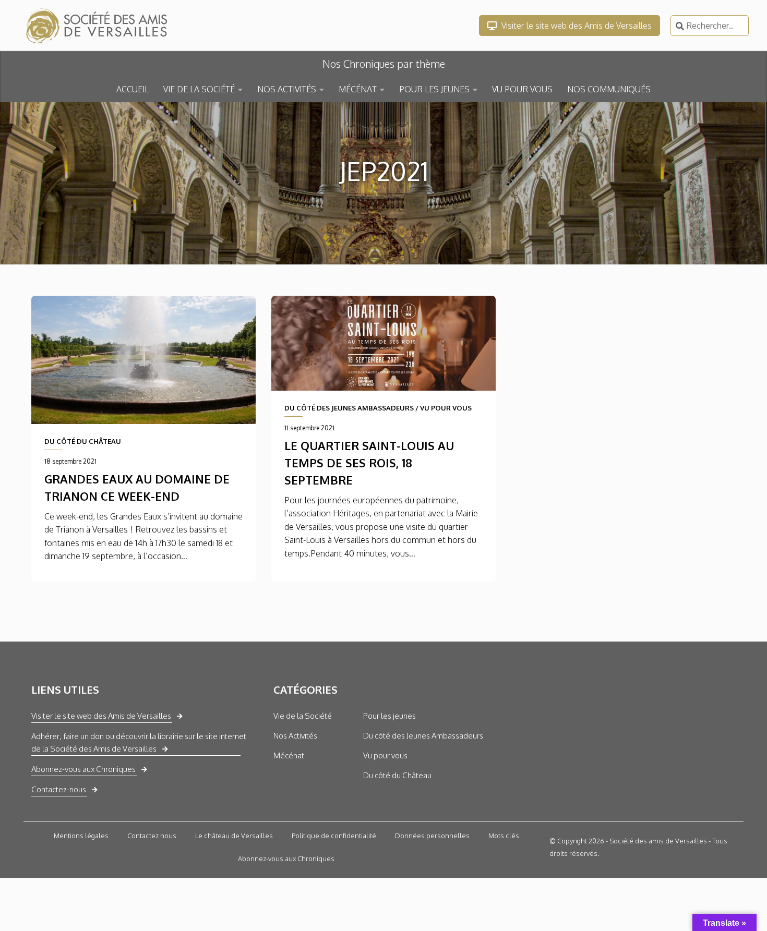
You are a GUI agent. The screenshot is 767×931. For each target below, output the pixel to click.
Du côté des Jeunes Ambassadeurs (423, 736)
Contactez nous (151, 835)
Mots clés (503, 835)
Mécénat (288, 755)
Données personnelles (432, 835)
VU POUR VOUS (522, 89)
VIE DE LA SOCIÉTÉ (199, 89)
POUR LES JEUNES (434, 89)
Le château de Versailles (234, 835)
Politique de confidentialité (334, 835)
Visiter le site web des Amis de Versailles (575, 25)
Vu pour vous (385, 755)
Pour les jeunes (389, 716)
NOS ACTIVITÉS (286, 89)
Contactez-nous (58, 789)
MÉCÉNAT (358, 89)
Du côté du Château (397, 775)
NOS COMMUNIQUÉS (609, 89)
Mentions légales (81, 835)
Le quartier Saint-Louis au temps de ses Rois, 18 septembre (369, 462)
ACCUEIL (132, 89)
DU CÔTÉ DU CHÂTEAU (82, 441)
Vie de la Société (302, 716)
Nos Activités (295, 736)
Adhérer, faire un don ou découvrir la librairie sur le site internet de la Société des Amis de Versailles (138, 742)
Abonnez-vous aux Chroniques (83, 769)
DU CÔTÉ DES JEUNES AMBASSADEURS (349, 408)
